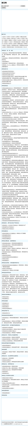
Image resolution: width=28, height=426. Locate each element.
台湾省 (3, 47)
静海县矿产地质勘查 (16, 332)
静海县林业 (4, 58)
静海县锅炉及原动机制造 (19, 167)
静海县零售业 (5, 283)
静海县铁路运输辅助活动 (17, 243)
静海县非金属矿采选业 (7, 79)
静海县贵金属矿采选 (6, 78)
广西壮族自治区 (16, 41)
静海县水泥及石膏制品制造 (10, 146)
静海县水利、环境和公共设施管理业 (10, 335)
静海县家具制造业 (6, 115)
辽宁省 (3, 38)
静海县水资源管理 (16, 337)
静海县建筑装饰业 (6, 236)
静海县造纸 (16, 117)
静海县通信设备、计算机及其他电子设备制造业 (13, 205)
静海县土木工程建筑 (21, 233)
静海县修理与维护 (16, 347)
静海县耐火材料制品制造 (11, 150)
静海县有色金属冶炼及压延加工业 (10, 155)
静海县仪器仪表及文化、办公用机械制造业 (12, 212)
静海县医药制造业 (6, 136)
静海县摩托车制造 (14, 191)
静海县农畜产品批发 (14, 274)
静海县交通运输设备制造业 (8, 189)
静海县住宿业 (5, 296)
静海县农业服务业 (21, 64)
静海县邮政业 (5, 260)
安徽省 (5, 40)
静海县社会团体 (5, 386)
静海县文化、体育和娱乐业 (8, 364)
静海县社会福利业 (6, 361)
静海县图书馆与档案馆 (17, 369)
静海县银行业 (5, 303)
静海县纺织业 (5, 100)
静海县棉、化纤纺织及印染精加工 (17, 100)
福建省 (10, 40)
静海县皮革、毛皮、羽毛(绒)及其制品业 (11, 107)
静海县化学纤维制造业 (7, 138)
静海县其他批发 (16, 281)
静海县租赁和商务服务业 (7, 315)
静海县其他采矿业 (6, 83)
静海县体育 (4, 371)
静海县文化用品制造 (20, 120)
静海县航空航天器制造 (20, 193)
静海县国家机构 (5, 379)
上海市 (18, 38)
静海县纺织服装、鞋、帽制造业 (9, 105)
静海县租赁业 (5, 317)
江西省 (14, 40)
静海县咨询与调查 (8, 322)
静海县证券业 (5, 304)
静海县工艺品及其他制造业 (8, 217)
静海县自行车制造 (23, 191)
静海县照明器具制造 (9, 201)
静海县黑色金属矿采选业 (7, 74)
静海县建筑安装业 (6, 235)
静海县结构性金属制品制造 (18, 160)
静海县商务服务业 (6, 321)
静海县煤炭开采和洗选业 (7, 71)
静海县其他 (4, 395)
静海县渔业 (4, 63)
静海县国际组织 (5, 390)
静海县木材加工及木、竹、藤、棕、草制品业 (12, 112)
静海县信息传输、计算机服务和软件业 (10, 262)
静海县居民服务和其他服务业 (8, 343)
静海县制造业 (5, 85)
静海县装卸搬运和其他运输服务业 (10, 257)
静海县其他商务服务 (17, 322)
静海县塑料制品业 (6, 143)
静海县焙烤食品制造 (16, 91)
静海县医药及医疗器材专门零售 (18, 287)
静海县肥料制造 (8, 131)
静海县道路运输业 (6, 244)
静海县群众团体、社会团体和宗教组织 (11, 384)
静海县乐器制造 (13, 122)
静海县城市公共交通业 (7, 246)
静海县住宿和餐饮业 (6, 294)
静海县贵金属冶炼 (9, 156)
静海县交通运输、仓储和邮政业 (9, 240)
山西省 (17, 36)
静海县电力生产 (22, 225)
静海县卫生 (4, 358)
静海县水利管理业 (6, 337)
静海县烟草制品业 (6, 98)
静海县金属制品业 (6, 160)
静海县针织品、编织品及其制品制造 (18, 103)
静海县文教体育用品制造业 (8, 120)
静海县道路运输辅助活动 (17, 244)
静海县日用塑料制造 (16, 143)
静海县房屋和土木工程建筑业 (9, 233)
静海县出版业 (15, 366)
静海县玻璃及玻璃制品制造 (15, 148)
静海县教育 (4, 349)
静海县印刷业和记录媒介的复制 (9, 119)
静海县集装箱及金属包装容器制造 (16, 162)
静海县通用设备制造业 (7, 167)
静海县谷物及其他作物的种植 (15, 52)
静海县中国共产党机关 (7, 377)
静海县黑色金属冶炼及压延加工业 (10, 153)
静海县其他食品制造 (20, 94)
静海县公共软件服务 (14, 270)
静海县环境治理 (23, 339)
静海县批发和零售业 (6, 272)
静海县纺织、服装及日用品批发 (17, 276)
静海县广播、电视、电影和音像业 (10, 368)
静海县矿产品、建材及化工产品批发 (10, 280)
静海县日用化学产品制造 (15, 134)
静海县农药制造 (16, 131)
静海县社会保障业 (6, 360)
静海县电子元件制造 (20, 208)
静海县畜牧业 (5, 61)
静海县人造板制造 (13, 113)
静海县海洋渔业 (12, 63)
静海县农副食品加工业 (7, 88)
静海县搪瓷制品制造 (19, 163)
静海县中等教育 (12, 351)
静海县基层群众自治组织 (7, 388)
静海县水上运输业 (6, 248)
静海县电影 (21, 368)
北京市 (3, 36)
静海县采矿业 (5, 69)
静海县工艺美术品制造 (21, 217)
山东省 (19, 40)
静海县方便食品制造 (15, 93)
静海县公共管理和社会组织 (8, 375)
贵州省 (10, 43)
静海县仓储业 (5, 258)
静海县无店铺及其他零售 (11, 292)
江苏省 (22, 38)
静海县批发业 (5, 274)
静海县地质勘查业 (6, 332)
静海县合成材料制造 (18, 132)
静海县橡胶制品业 (6, 141)
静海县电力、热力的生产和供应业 (10, 225)
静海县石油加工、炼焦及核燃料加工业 (11, 125)
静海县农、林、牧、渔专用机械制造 (10, 184)
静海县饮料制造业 (6, 96)
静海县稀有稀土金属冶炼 (19, 156)
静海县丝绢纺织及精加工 (18, 101)
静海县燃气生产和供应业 (7, 227)
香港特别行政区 (10, 47)
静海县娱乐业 (5, 373)
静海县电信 (21, 265)
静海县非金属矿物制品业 (7, 144)
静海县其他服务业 (6, 347)
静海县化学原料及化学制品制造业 (10, 129)
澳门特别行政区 (18, 47)
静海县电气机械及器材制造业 (9, 196)
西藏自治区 (20, 43)
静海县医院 (11, 358)
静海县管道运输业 (6, 255)
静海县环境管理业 (6, 339)
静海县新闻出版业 (6, 366)
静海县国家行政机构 (15, 379)
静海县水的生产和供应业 (7, 228)
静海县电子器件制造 (10, 208)
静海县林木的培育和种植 (14, 58)
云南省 (14, 43)
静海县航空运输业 (6, 251)
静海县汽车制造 (5, 191)
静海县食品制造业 (6, 91)
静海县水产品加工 (12, 89)
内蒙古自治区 (23, 36)
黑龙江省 (13, 38)
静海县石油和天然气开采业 (8, 73)
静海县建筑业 (5, 231)
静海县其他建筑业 (6, 238)
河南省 (23, 40)
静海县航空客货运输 (16, 251)
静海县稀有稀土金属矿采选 (18, 78)
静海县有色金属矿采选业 (7, 76)
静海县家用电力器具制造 (11, 200)
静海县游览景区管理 (18, 340)
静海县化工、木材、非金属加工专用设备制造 (16, 177)
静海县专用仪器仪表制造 (14, 213)
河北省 (12, 36)
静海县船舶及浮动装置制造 (8, 193)
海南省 (23, 41)
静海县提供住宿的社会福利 (18, 361)
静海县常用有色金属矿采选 (21, 76)
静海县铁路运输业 (6, 243)
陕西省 (25, 43)
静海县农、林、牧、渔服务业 (9, 64)
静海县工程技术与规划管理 (20, 329)
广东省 (10, 41)
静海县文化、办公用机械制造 (14, 215)
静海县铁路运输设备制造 (21, 189)
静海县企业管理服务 (16, 321)
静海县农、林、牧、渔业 (7, 50)
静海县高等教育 (20, 351)
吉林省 (8, 38)
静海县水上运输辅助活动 (11, 250)
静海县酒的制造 (15, 96)
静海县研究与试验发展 (7, 327)
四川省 (5, 43)
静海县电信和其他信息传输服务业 (10, 265)
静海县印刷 (20, 119)
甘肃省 (3, 45)
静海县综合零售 (21, 292)
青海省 (8, 45)
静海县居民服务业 (6, 345)
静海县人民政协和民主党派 (8, 383)
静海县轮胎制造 (15, 141)
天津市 (8, 36)
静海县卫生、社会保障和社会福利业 (10, 355)
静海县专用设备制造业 (7, 175)
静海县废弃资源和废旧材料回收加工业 (11, 220)
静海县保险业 (5, 306)
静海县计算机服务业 (6, 268)
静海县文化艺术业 (6, 369)
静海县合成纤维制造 (8, 139)
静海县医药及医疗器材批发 (21, 278)
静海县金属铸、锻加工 (16, 174)
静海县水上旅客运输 (16, 248)
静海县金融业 (5, 300)
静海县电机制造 (20, 196)
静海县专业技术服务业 (7, 329)
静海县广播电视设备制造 (14, 206)
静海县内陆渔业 (20, 63)
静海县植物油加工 (18, 88)
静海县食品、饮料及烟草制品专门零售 (18, 283)
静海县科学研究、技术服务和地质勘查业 (11, 325)
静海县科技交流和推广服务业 (9, 331)
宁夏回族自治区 (14, 45)
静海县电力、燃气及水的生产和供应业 (10, 222)
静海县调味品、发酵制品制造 (8, 94)
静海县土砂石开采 (18, 79)
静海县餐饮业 (5, 298)
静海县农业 (4, 52)
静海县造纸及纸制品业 (7, 117)
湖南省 (5, 41)
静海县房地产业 (5, 310)
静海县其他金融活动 (6, 308)
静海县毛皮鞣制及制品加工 (11, 108)
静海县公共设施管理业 (7, 340)
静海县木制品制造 (22, 113)
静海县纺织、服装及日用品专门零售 (10, 285)
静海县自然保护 (15, 339)
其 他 (25, 47)
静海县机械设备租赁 (14, 317)
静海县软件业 (5, 270)
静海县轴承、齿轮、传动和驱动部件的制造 (15, 170)
